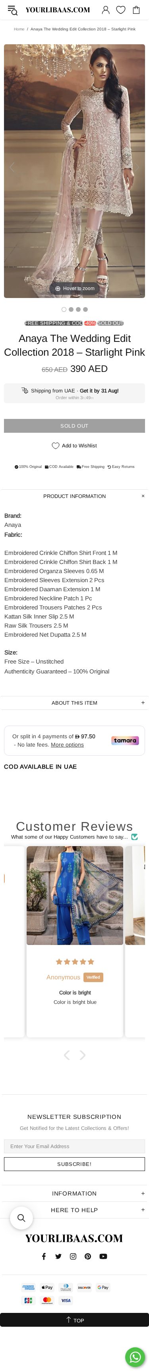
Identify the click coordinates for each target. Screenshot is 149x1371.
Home (19, 29)
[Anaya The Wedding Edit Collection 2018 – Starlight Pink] (64, 309)
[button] (68, 1055)
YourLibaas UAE (58, 10)
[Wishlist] (120, 10)
